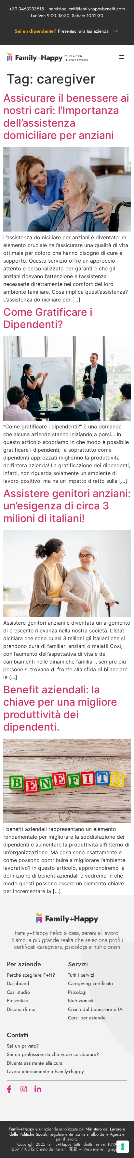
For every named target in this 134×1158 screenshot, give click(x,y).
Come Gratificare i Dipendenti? (47, 318)
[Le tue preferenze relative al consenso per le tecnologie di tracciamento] (122, 1147)
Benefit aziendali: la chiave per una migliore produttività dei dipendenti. (60, 708)
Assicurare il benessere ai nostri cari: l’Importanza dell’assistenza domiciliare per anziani (66, 117)
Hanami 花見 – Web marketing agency (89, 1149)
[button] (121, 57)
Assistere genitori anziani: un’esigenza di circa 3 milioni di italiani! (67, 506)
